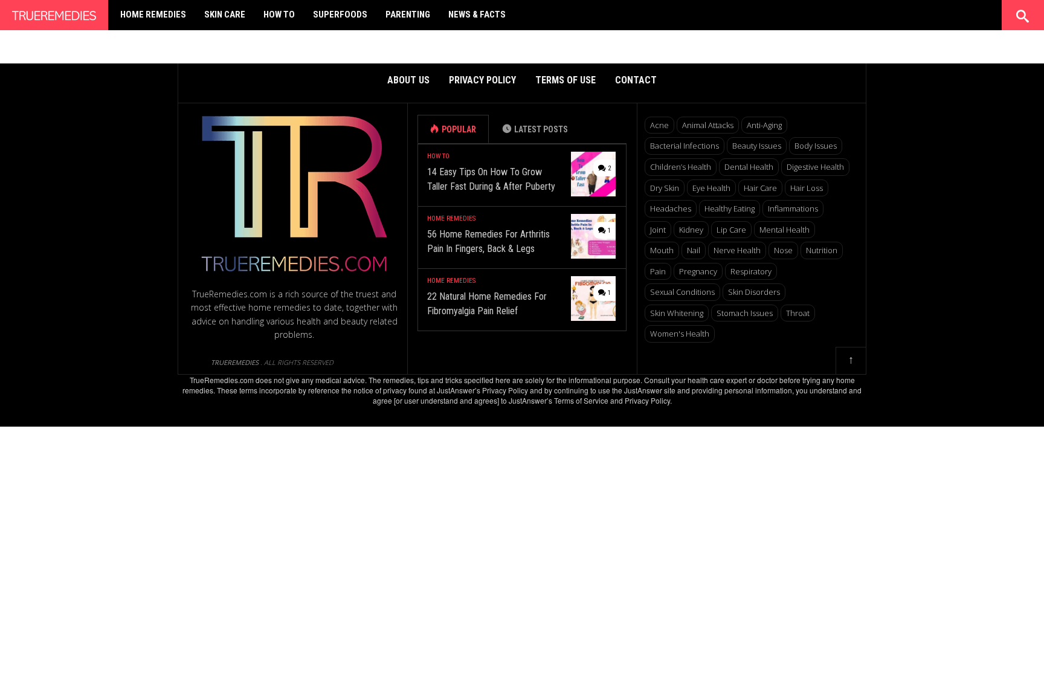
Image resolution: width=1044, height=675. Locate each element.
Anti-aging (764, 125)
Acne (659, 125)
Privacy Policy (482, 80)
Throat (798, 313)
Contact (636, 80)
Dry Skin (664, 187)
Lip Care (731, 229)
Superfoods (340, 14)
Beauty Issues (756, 145)
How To (279, 14)
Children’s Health (680, 166)
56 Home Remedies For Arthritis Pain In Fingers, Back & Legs (488, 241)
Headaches (670, 208)
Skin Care (224, 14)
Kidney (691, 229)
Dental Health (748, 166)
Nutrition (821, 250)
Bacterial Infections (684, 145)
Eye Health (711, 187)
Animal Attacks (707, 125)
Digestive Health (815, 166)
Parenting (407, 14)
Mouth (662, 250)
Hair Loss (806, 187)
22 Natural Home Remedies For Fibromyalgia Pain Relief (487, 304)
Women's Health (679, 333)
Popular (459, 129)
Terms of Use (565, 80)
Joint (658, 229)
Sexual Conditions (682, 291)
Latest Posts (541, 129)
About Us (408, 80)
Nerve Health (737, 250)
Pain (658, 271)
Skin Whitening (676, 313)
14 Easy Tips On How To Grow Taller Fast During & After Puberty (491, 179)
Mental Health (784, 229)
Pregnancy (698, 271)
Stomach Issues (745, 313)
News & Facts (477, 14)
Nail (693, 250)
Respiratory (751, 271)
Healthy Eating (729, 208)
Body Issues (815, 145)
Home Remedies (153, 14)
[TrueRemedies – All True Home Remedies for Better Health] (54, 13)
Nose (783, 250)
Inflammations (793, 208)
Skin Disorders (754, 291)
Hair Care (760, 187)
